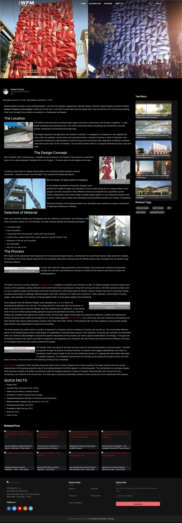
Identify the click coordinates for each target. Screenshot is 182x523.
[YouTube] (20, 508)
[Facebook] (9, 508)
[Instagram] (25, 508)
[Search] (151, 3)
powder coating (75, 318)
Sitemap (111, 519)
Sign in (158, 4)
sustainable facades (157, 212)
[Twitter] (14, 508)
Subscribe (94, 489)
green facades (158, 208)
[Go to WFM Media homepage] (26, 3)
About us (72, 489)
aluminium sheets (142, 208)
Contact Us (72, 496)
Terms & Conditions (75, 503)
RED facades (140, 212)
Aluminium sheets (46, 285)
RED (169, 208)
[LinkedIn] (31, 508)
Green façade (10, 365)
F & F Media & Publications (98, 519)
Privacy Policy (95, 496)
